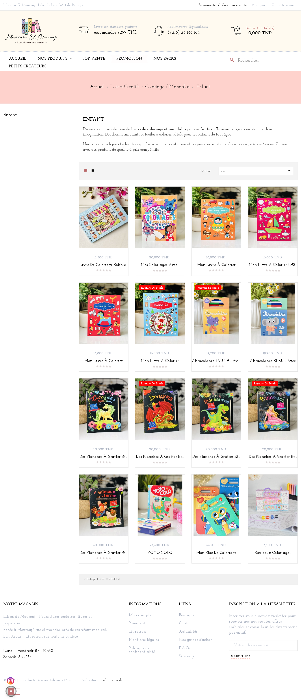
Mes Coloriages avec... (160, 265)
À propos (258, 5)
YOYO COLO (160, 553)
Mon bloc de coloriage (216, 553)
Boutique (186, 615)
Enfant (10, 115)
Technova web (111, 680)
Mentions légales (144, 640)
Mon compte (140, 615)
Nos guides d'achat (195, 640)
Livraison (137, 632)
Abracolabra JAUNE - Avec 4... (216, 361)
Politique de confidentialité (142, 650)
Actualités (188, 632)
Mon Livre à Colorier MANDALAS (160, 361)
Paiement (137, 623)
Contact (186, 623)
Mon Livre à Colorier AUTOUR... (216, 265)
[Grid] (86, 171)
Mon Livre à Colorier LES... (273, 265)
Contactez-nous (282, 5)
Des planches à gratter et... (104, 457)
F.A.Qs (185, 648)
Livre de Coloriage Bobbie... (104, 265)
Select (256, 170)
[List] (92, 171)
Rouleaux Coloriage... (273, 553)
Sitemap (186, 656)
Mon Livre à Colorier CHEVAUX (103, 361)
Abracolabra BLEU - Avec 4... (273, 361)
